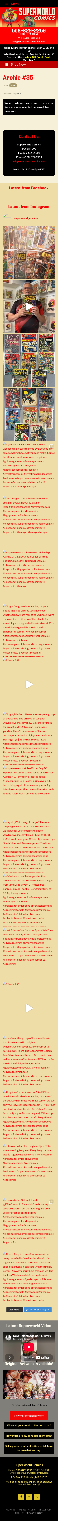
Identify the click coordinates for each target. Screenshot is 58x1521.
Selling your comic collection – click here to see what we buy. (29, 1448)
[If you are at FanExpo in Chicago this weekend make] (29, 468)
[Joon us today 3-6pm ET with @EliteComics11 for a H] (29, 1224)
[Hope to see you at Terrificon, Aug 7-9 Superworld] (29, 792)
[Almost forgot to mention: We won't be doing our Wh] (29, 1278)
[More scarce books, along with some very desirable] (29, 360)
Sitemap (19, 1513)
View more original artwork (29, 1415)
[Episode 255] (29, 1008)
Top (55, 1518)
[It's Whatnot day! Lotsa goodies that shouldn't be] (29, 900)
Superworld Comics (29, 17)
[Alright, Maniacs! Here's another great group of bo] (29, 738)
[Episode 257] (29, 684)
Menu (15, 4)
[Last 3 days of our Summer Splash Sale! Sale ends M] (29, 954)
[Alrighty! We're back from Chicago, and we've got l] (29, 414)
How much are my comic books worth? (29, 1435)
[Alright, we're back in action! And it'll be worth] (29, 1116)
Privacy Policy (34, 1513)
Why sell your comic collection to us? (29, 1425)
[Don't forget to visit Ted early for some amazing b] (29, 522)
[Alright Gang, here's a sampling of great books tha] (29, 630)
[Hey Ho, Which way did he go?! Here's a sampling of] (29, 846)
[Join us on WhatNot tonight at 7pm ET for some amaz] (29, 1170)
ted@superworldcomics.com (29, 41)
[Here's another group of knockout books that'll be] (29, 1062)
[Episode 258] (29, 306)
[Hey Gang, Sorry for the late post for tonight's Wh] (29, 252)
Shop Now (18, 64)
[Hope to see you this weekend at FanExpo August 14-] (29, 576)
